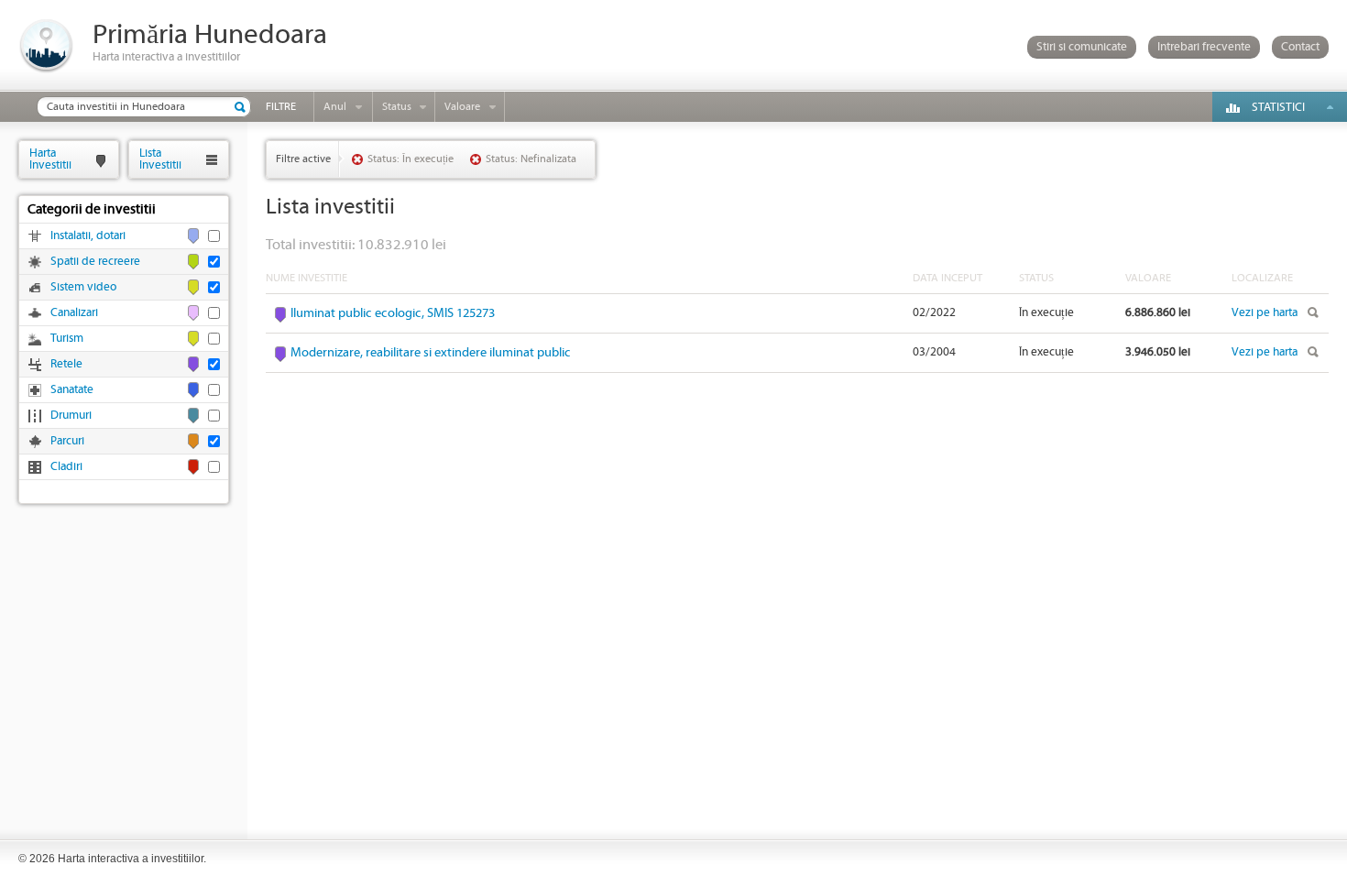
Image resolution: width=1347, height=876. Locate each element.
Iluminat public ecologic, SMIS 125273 (392, 313)
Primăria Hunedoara (210, 35)
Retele (66, 364)
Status (396, 107)
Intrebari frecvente (1204, 47)
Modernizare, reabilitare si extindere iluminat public (430, 352)
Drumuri (71, 415)
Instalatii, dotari (88, 236)
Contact (1300, 47)
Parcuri (67, 441)
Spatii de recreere (95, 261)
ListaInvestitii (160, 159)
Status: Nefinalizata (531, 159)
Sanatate (71, 390)
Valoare (462, 107)
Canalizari (74, 313)
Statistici (1278, 108)
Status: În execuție (410, 159)
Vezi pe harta (1265, 313)
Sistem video (83, 287)
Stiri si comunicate (1081, 47)
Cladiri (66, 467)
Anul (334, 107)
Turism (66, 338)
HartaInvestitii (50, 159)
